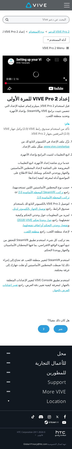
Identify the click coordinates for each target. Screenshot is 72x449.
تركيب (40, 192)
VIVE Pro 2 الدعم (58, 32)
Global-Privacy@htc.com (35, 444)
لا (44, 329)
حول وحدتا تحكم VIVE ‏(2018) (34, 220)
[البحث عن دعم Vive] (8, 19)
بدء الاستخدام (36, 32)
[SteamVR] (51, 422)
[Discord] (41, 417)
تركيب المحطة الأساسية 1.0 (53, 197)
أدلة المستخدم (57, 40)
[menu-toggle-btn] (67, 5)
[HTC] (60, 434)
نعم (61, 329)
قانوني (40, 435)
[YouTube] (64, 422)
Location (56, 401)
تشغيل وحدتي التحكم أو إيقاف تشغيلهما (45, 225)
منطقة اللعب (31, 231)
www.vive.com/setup (56, 146)
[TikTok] (33, 417)
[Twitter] (57, 417)
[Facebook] (64, 417)
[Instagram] (49, 417)
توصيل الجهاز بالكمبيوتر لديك (29, 208)
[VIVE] (36, 5)
